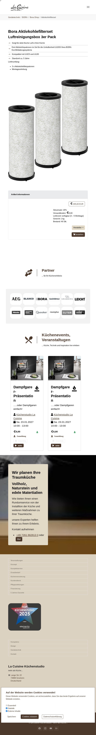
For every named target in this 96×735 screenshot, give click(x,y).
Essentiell (11, 706)
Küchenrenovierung (18, 576)
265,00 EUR (78, 204)
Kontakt (13, 654)
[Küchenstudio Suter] (67, 313)
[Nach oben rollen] (91, 730)
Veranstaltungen (17, 560)
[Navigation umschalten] (88, 7)
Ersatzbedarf (15, 572)
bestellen (79, 234)
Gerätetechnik (16, 650)
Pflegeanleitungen (17, 585)
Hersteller (77, 228)
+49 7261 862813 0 (27, 535)
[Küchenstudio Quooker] (42, 313)
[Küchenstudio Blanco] (29, 299)
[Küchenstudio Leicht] (80, 299)
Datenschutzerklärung (52, 717)
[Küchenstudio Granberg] (67, 299)
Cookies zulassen (29, 717)
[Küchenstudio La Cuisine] (22, 7)
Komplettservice (16, 568)
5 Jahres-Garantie (17, 593)
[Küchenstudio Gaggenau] (54, 299)
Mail (19, 539)
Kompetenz (15, 642)
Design (13, 646)
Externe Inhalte (13, 711)
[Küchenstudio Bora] (42, 299)
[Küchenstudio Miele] (16, 313)
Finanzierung (15, 588)
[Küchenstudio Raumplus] (54, 313)
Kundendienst (16, 580)
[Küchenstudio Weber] (80, 313)
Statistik (10, 708)
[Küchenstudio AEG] (16, 299)
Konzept (14, 564)
